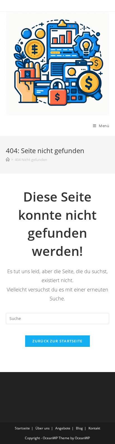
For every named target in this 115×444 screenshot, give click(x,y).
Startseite (22, 428)
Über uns (42, 428)
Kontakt (94, 428)
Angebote (62, 428)
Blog (79, 428)
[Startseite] (7, 159)
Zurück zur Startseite (57, 340)
